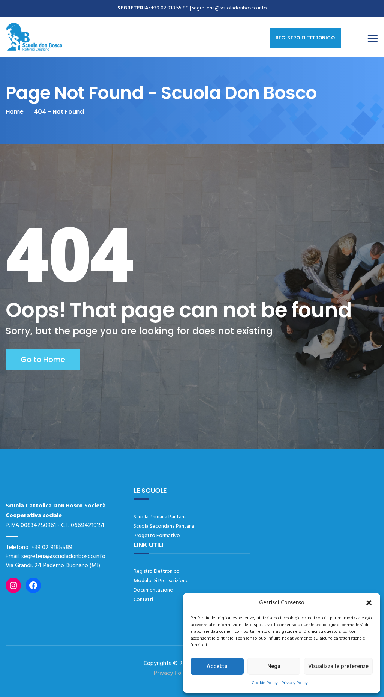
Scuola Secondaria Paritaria (164, 526)
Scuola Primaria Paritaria (160, 517)
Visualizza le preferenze (338, 666)
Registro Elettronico (157, 571)
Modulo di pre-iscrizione (161, 581)
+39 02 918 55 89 (170, 8)
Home (15, 111)
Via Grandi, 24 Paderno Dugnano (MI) (53, 566)
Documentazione (153, 590)
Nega (273, 666)
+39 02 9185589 (51, 547)
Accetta (217, 666)
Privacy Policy (295, 683)
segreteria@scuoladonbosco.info (229, 8)
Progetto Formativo (157, 535)
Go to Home (43, 359)
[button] (369, 603)
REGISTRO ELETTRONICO (305, 38)
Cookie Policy (265, 683)
